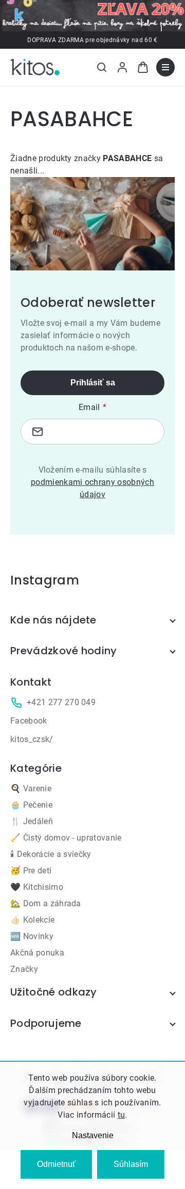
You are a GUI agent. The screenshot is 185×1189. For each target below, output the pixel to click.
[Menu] (165, 67)
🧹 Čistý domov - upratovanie (66, 838)
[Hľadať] (101, 67)
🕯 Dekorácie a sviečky (50, 854)
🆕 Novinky (31, 936)
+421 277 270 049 (61, 702)
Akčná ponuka (37, 953)
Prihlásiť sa (92, 382)
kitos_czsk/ (31, 739)
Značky (24, 969)
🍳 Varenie (30, 788)
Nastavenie (93, 1135)
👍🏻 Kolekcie (32, 920)
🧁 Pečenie (31, 805)
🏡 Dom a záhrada (45, 903)
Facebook (28, 721)
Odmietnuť (56, 1164)
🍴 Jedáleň (31, 821)
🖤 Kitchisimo (36, 887)
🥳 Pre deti (30, 870)
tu (121, 1115)
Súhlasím (131, 1164)
